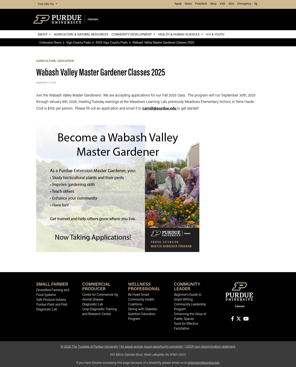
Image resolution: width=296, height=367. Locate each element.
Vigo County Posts (78, 42)
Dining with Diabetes (142, 309)
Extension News (50, 42)
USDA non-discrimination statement (210, 346)
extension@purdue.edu (204, 363)
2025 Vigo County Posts (112, 42)
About (43, 34)
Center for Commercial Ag (100, 295)
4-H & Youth (215, 34)
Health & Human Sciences (179, 34)
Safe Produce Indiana (51, 300)
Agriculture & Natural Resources (81, 34)
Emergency (244, 3)
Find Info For (46, 4)
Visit (222, 3)
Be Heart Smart (138, 295)
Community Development (132, 34)
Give (231, 3)
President (201, 3)
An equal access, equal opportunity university (151, 346)
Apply (178, 3)
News (188, 3)
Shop (213, 3)
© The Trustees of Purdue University (89, 346)
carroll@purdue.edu (159, 109)
